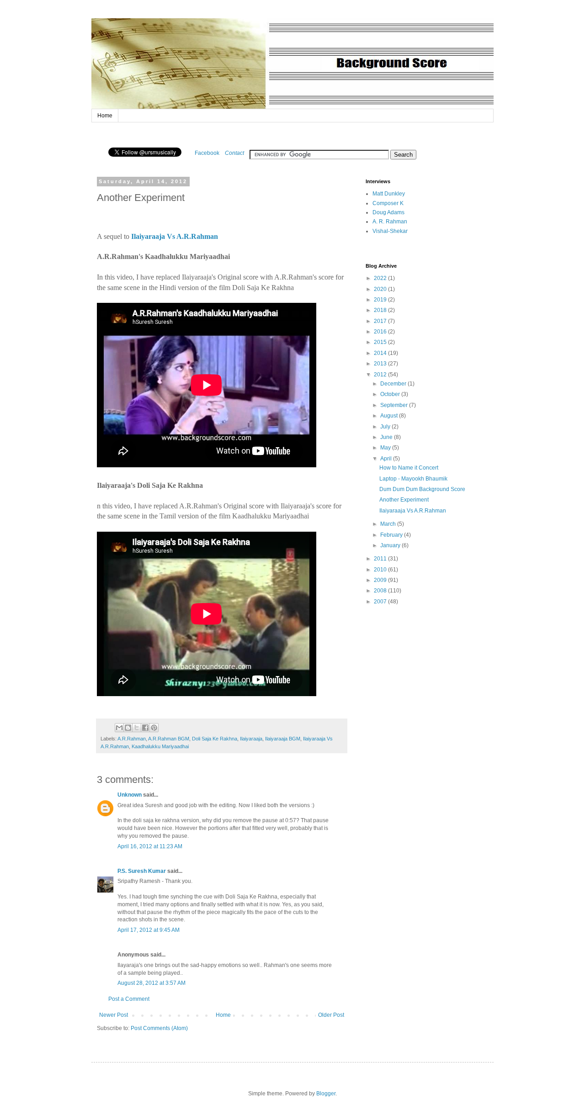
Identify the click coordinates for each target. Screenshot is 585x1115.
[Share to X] (136, 727)
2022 (381, 278)
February (392, 535)
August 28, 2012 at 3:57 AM (151, 983)
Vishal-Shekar (390, 231)
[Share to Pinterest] (154, 727)
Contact (234, 153)
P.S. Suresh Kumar (141, 871)
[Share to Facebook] (145, 727)
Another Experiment (404, 500)
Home (104, 115)
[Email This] (119, 727)
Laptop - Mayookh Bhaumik (413, 479)
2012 (381, 374)
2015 (381, 342)
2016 (381, 331)
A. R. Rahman (389, 221)
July (386, 426)
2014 (381, 353)
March (388, 524)
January (391, 545)
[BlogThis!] (128, 727)
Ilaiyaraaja (251, 738)
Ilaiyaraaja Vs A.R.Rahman (412, 510)
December (394, 383)
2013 (381, 363)
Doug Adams (388, 212)
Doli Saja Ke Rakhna (214, 738)
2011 (381, 558)
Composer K (388, 203)
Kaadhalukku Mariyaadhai (160, 746)
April (386, 458)
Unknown (129, 795)
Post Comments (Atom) (159, 1028)
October (390, 394)
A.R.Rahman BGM (168, 738)
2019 (381, 299)
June (387, 437)
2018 (381, 310)
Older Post (331, 1015)
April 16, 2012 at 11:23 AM (149, 846)
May (386, 447)
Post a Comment (128, 999)
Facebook (207, 153)
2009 (381, 580)
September (394, 405)
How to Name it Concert (408, 468)
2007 (381, 601)
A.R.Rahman (131, 738)
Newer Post (113, 1015)
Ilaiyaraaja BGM (282, 738)
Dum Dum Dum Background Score (422, 489)
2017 (381, 321)
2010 (381, 569)
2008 (381, 590)
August (389, 415)
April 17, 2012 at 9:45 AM (148, 930)
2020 (381, 289)
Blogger (325, 1093)
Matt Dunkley (388, 193)
